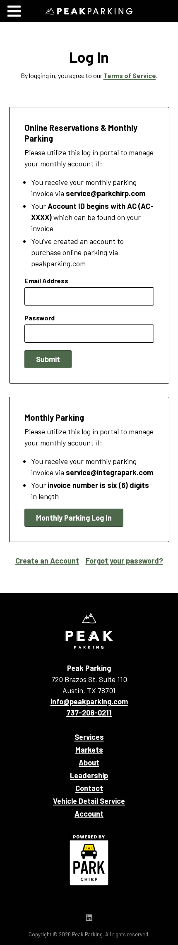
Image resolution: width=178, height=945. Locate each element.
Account (89, 813)
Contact (89, 788)
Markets (89, 749)
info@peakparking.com (89, 701)
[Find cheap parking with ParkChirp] (89, 859)
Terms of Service (129, 75)
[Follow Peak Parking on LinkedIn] (89, 918)
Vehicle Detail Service (89, 800)
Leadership (89, 775)
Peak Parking (89, 11)
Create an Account (47, 560)
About (89, 762)
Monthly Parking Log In (74, 517)
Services (89, 736)
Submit (48, 359)
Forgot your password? (124, 560)
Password (39, 318)
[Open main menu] (14, 11)
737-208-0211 (89, 712)
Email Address (46, 280)
